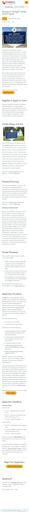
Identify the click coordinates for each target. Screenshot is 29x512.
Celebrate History (9, 7)
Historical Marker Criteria (14, 18)
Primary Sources (6, 22)
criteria (17, 307)
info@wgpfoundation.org (17, 482)
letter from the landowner (12, 345)
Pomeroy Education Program (14, 448)
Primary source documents (11, 351)
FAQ (13, 22)
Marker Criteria (12, 171)
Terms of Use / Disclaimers (7, 510)
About (4, 18)
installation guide (21, 385)
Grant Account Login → (17, 510)
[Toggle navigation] (26, 2)
